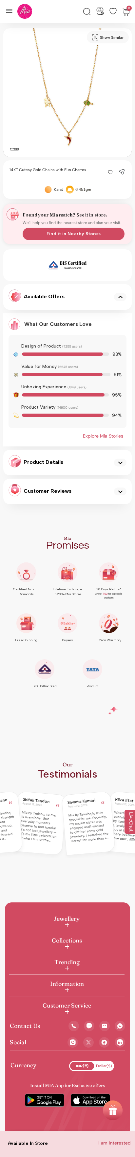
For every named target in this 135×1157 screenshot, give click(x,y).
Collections (67, 940)
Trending (67, 962)
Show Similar (112, 37)
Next (104, 265)
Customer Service (67, 1005)
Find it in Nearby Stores (73, 234)
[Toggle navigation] (11, 10)
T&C (105, 593)
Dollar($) (104, 1066)
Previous (30, 265)
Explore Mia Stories (103, 436)
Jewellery (67, 918)
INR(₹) (82, 1066)
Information (67, 983)
